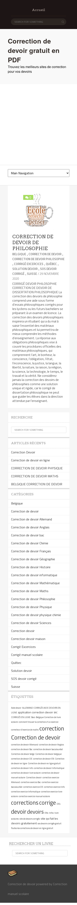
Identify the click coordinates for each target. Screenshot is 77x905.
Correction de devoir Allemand (31, 519)
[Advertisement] (38, 124)
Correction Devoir (23, 452)
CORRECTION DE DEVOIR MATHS (34, 476)
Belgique (19, 254)
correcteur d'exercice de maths (25, 729)
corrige (47, 802)
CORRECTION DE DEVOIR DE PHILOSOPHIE (32, 242)
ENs (46, 812)
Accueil (38, 10)
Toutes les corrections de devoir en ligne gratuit (32, 828)
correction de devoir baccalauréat (48, 749)
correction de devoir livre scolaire (26, 772)
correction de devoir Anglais (51, 744)
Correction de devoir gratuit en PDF (34, 50)
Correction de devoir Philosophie (38, 259)
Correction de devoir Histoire (31, 567)
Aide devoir (16, 707)
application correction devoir (35, 712)
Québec (51, 264)
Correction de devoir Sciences (31, 622)
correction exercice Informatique (25, 791)
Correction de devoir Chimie (29, 543)
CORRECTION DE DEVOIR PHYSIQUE (37, 468)
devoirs (35, 812)
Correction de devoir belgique (48, 754)
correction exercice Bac (31, 782)
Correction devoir (22, 630)
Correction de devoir (45, 254)
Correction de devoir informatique (34, 575)
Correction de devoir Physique (31, 606)
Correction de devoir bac (27, 535)
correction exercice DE (33, 787)
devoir (18, 811)
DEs (58, 803)
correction (51, 728)
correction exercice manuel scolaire (34, 796)
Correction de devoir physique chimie (36, 614)
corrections (24, 802)
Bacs (33, 717)
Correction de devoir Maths (29, 590)
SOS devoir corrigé (24, 678)
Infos (51, 812)
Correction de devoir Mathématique (35, 583)
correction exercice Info (54, 787)
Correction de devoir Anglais (30, 527)
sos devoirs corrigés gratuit (49, 823)
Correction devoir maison (28, 638)
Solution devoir (25, 268)
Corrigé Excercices (28, 264)
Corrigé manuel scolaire (27, 654)
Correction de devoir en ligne (30, 460)
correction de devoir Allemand (24, 744)
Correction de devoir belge (22, 754)
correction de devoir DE (21, 758)
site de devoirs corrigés (30, 818)
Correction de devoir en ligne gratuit (44, 763)
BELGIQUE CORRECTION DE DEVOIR (36, 484)
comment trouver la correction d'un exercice (38, 722)
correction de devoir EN (43, 758)
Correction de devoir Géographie (33, 559)
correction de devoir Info (22, 768)
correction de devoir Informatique (49, 768)
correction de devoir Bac (21, 749)
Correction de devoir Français (31, 551)
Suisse (32, 273)
